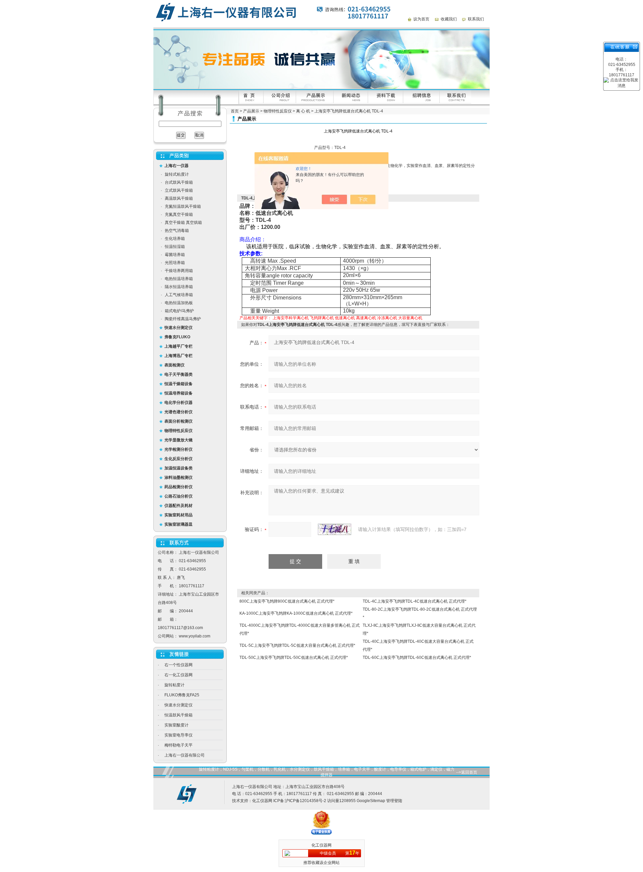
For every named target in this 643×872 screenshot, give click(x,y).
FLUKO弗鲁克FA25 (181, 695)
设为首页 (421, 19)
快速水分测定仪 (178, 705)
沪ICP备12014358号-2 (305, 800)
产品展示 (251, 111)
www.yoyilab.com (194, 636)
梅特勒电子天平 (178, 745)
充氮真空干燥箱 (179, 214)
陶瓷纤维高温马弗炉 (183, 319)
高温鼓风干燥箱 (179, 198)
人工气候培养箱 (179, 294)
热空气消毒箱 (177, 230)
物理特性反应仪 (278, 111)
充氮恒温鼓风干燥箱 (183, 206)
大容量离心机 (410, 318)
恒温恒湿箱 (175, 246)
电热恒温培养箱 (179, 278)
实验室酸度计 (176, 725)
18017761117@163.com (180, 627)
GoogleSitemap (371, 800)
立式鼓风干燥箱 (179, 190)
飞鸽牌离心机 (322, 318)
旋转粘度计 (174, 685)
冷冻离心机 (387, 318)
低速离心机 (345, 318)
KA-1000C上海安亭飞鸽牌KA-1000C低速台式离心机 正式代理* (296, 613)
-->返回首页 (466, 772)
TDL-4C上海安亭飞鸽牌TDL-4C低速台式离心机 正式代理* (415, 601)
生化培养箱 (175, 238)
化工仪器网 (262, 800)
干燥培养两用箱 (179, 270)
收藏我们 (449, 19)
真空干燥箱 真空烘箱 (183, 222)
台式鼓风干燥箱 (179, 182)
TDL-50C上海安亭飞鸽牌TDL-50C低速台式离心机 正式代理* (293, 657)
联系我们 (476, 19)
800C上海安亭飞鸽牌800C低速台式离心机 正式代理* (287, 601)
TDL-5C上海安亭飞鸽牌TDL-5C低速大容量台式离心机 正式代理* (297, 645)
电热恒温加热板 (179, 302)
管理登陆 (394, 800)
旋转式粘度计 (177, 174)
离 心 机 (303, 111)
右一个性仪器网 (178, 665)
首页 (235, 111)
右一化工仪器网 (178, 675)
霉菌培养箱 (175, 254)
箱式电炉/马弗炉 (179, 311)
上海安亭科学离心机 (291, 318)
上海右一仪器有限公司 (184, 755)
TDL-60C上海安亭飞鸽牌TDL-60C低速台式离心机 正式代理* (417, 657)
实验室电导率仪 (178, 735)
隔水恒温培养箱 (179, 286)
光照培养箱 (175, 262)
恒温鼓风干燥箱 (178, 715)
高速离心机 (366, 318)
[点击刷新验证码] (334, 529)
